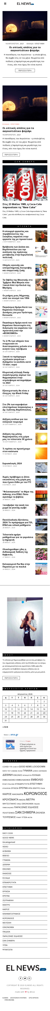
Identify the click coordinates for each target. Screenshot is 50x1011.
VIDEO (5, 846)
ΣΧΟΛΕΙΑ (40, 812)
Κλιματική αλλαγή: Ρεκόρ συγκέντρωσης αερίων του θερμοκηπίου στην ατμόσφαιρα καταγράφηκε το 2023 (17, 377)
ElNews (5, 998)
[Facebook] (21, 978)
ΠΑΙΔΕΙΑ (37, 804)
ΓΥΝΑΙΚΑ (27, 770)
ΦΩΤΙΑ (30, 817)
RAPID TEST (7, 771)
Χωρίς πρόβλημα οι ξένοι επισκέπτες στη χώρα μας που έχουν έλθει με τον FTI (17, 480)
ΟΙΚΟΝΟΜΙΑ (27, 803)
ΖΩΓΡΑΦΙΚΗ (8, 900)
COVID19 (15, 767)
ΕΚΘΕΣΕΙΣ (7, 873)
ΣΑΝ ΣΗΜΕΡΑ (25, 812)
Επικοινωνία (9, 1000)
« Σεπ (5, 727)
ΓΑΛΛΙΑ (20, 771)
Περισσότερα (25, 70)
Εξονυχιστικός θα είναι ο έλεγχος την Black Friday (16, 392)
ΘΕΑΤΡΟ (36, 788)
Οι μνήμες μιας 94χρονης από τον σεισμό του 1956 (16, 297)
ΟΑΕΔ (18, 804)
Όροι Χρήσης (34, 998)
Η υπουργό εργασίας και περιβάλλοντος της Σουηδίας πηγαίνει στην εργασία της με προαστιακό (17, 235)
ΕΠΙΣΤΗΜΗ (39, 44)
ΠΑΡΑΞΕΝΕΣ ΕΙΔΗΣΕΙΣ (26, 807)
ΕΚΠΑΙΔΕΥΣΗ (27, 775)
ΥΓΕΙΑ (24, 817)
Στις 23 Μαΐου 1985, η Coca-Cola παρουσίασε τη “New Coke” (22, 206)
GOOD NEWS (25, 766)
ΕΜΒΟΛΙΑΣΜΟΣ (23, 779)
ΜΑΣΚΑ (22, 799)
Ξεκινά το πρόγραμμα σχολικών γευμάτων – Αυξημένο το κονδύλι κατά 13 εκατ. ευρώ (17, 360)
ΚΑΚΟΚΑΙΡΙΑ (17, 794)
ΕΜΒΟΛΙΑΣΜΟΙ (9, 780)
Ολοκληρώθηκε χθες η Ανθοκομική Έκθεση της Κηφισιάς (15, 552)
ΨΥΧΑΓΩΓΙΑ (7, 949)
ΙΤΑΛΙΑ (43, 788)
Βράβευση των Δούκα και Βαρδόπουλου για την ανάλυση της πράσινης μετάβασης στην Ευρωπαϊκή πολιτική (18, 252)
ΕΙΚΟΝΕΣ (17, 775)
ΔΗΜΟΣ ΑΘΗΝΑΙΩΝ (40, 771)
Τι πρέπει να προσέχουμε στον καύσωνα (16, 450)
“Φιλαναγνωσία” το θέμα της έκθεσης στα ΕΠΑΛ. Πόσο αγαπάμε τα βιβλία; (18, 494)
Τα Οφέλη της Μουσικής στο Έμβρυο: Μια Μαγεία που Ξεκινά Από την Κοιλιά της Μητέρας (18, 284)
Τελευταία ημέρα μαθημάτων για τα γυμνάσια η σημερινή (18, 537)
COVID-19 (7, 766)
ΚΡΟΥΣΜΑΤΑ (10, 799)
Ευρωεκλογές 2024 (12, 463)
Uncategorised (9, 842)
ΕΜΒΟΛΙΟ (37, 779)
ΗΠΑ (30, 788)
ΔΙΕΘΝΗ (8, 775)
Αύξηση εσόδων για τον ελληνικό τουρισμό (15, 420)
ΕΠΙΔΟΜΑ (10, 784)
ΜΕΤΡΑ (30, 799)
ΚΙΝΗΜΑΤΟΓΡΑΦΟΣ (11, 913)
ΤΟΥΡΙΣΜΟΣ (9, 817)
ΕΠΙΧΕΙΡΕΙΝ (7, 788)
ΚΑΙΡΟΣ (7, 794)
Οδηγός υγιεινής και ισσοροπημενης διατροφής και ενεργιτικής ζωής (17, 268)
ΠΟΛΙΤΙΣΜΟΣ (9, 812)
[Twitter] (25, 978)
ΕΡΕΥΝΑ (23, 787)
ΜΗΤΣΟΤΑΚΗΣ (9, 803)
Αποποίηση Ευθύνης (18, 998)
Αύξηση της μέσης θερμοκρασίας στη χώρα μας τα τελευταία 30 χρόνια (17, 437)
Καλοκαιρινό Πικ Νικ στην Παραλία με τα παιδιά (16, 565)
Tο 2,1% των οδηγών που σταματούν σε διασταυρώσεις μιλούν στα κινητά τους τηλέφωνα (17, 345)
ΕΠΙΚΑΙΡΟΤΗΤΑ (22, 784)
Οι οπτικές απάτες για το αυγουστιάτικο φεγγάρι (25, 49)
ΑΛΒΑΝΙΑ (14, 771)
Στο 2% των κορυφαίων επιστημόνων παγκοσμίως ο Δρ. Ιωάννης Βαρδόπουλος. (18, 407)
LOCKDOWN (38, 766)
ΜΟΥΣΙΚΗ (7, 922)
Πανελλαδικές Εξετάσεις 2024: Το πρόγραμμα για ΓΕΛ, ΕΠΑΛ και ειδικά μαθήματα (18, 522)
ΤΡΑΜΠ (18, 817)
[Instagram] (29, 978)
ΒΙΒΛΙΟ (6, 855)
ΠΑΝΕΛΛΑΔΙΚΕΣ (8, 807)
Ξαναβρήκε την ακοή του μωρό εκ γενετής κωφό (16, 506)
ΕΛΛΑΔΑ (30, 44)
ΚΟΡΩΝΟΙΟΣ (35, 793)
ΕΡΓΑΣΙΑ (14, 788)
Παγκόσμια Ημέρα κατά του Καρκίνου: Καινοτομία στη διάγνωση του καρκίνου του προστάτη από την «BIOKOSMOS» (17, 328)
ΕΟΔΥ (5, 784)
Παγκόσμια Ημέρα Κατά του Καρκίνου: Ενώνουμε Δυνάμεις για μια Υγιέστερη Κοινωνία (17, 311)
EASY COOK (8, 833)
